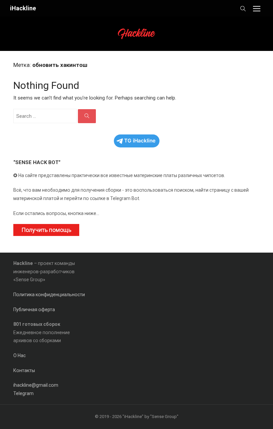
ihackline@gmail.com (35, 385)
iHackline (23, 8)
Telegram (23, 393)
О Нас (19, 355)
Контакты (24, 370)
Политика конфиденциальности (49, 294)
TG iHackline (139, 140)
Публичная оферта (34, 309)
